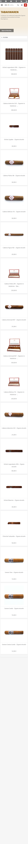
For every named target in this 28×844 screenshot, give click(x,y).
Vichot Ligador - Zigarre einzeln (14, 139)
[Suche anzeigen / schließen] (18, 5)
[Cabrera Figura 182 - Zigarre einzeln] (14, 234)
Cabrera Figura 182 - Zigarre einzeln (14, 248)
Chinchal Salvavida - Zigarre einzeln (14, 536)
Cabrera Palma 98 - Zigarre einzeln (14, 176)
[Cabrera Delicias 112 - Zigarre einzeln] (14, 198)
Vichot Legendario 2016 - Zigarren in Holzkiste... (14, 68)
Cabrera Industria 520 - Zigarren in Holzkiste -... (14, 104)
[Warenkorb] (25, 5)
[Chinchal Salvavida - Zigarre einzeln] (14, 522)
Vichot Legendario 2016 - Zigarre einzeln (14, 465)
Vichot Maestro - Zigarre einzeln (14, 500)
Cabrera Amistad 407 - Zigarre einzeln (14, 320)
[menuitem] (2, 5)
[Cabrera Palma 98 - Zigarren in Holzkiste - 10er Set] (14, 270)
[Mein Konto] (21, 5)
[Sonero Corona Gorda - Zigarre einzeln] (14, 631)
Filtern (5, 37)
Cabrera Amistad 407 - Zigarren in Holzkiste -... (14, 357)
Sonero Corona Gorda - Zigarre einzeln (14, 644)
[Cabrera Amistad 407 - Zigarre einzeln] (14, 306)
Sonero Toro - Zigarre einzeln (14, 572)
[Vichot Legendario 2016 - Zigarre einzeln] (14, 450)
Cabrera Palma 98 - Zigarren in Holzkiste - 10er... (14, 285)
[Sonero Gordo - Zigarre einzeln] (14, 594)
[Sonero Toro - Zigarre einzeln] (14, 558)
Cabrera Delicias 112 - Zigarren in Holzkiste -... (14, 393)
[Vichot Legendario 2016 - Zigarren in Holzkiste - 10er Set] (14, 53)
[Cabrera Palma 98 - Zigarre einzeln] (14, 162)
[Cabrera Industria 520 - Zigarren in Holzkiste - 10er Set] (14, 89)
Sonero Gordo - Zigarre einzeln (14, 608)
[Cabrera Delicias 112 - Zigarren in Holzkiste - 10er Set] (14, 378)
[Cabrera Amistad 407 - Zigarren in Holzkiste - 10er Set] (14, 342)
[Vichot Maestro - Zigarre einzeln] (14, 486)
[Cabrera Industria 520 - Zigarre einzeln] (14, 414)
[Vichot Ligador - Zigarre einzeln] (14, 126)
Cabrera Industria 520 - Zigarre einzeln (14, 428)
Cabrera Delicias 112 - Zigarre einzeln (14, 212)
